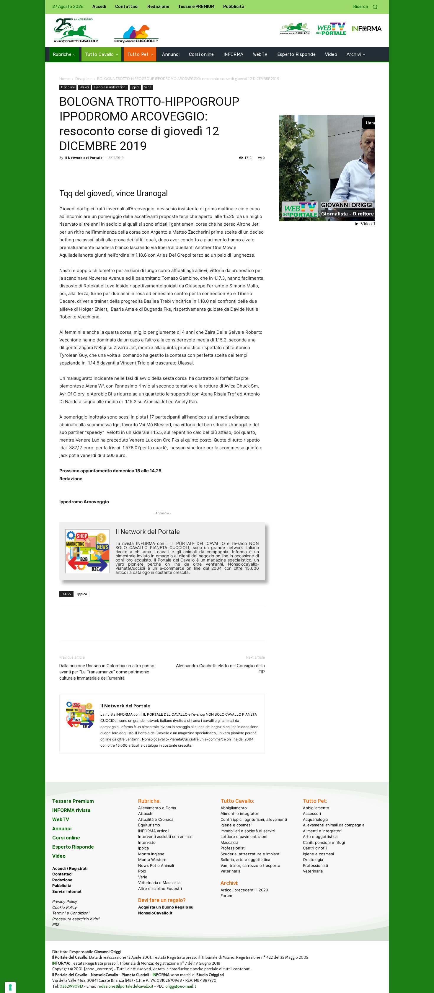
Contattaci (62, 874)
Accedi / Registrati (70, 868)
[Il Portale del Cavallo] (76, 30)
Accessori (312, 813)
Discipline (83, 78)
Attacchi (145, 813)
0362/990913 (71, 986)
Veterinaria (230, 871)
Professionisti (233, 848)
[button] (367, 7)
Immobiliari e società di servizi (248, 830)
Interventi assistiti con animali (165, 836)
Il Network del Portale (83, 157)
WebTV (60, 819)
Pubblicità (61, 885)
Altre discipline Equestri (160, 888)
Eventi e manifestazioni (110, 87)
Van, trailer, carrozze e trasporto (250, 865)
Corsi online (66, 838)
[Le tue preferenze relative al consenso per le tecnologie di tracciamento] (10, 987)
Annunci (61, 828)
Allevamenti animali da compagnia (333, 825)
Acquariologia (315, 819)
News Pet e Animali (156, 865)
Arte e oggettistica (320, 836)
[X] (79, 171)
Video (59, 856)
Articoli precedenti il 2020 (244, 890)
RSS (55, 924)
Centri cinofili (315, 848)
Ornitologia (313, 859)
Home (64, 78)
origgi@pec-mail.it (180, 986)
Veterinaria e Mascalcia (159, 882)
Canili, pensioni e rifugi (324, 842)
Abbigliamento (234, 807)
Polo (142, 871)
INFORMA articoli (153, 830)
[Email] (119, 171)
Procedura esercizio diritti (75, 919)
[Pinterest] (92, 171)
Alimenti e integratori (240, 813)
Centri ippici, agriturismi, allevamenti (254, 819)
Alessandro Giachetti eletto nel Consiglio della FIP (220, 669)
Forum (226, 895)
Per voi (84, 87)
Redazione (62, 880)
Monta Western (152, 859)
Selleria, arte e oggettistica (245, 859)
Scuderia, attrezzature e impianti (250, 854)
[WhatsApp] (106, 171)
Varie (147, 87)
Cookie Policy (64, 907)
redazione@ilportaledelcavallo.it (125, 986)
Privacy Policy (64, 901)
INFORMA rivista (71, 810)
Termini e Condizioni (70, 913)
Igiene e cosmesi (236, 825)
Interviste (147, 842)
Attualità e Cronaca (155, 819)
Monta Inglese (151, 854)
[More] (147, 171)
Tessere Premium (73, 801)
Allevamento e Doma (157, 807)
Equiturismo (149, 825)
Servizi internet (66, 891)
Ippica (135, 87)
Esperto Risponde (73, 847)
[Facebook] (65, 171)
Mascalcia (229, 842)
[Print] (133, 171)
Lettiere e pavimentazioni (244, 836)
